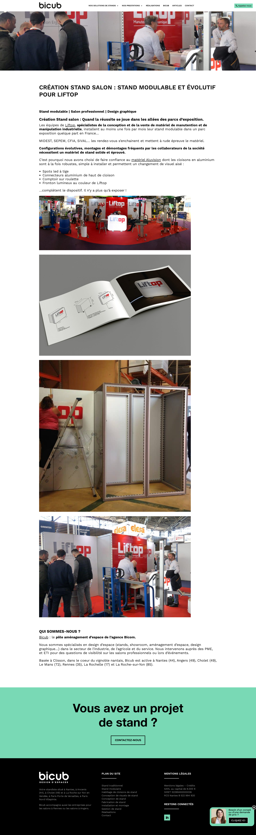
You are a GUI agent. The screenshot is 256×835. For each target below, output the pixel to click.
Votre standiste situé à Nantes (56, 789)
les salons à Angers (77, 808)
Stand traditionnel (112, 785)
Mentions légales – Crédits (179, 785)
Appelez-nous (244, 6)
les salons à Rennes (50, 808)
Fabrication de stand (113, 802)
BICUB (166, 5)
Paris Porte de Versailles (65, 796)
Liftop (70, 125)
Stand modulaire (111, 788)
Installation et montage (115, 805)
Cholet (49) (53, 792)
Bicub (43, 637)
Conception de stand (114, 798)
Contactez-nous (128, 740)
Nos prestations (131, 5)
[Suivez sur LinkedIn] (167, 817)
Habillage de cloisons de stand (119, 792)
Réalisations (153, 5)
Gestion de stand (111, 808)
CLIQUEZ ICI (238, 820)
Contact (189, 5)
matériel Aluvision (146, 160)
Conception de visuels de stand (120, 795)
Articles (177, 5)
